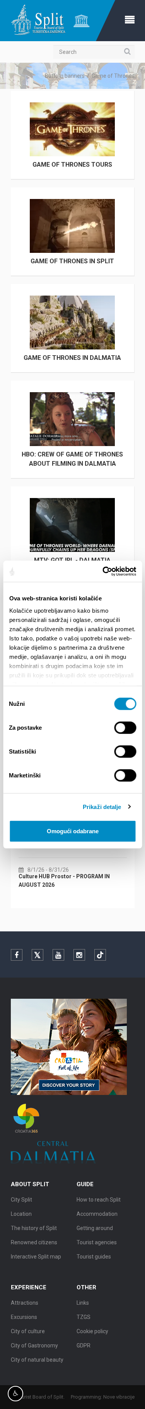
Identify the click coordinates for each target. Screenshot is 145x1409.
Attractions (24, 1303)
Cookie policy (92, 1331)
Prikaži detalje (102, 806)
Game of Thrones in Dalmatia (72, 357)
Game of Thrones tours (72, 164)
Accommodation (97, 1214)
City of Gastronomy (34, 1345)
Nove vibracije (119, 1397)
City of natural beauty (37, 1360)
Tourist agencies (97, 1242)
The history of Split (34, 1228)
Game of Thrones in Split (72, 261)
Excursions (24, 1317)
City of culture (28, 1331)
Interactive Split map (36, 1257)
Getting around (95, 1228)
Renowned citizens (34, 1242)
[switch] (125, 728)
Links (83, 1303)
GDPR (83, 1345)
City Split (21, 1200)
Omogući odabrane (73, 831)
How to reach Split (99, 1200)
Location (21, 1214)
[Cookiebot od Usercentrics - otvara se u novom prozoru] (103, 571)
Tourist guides (94, 1257)
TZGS (83, 1317)
